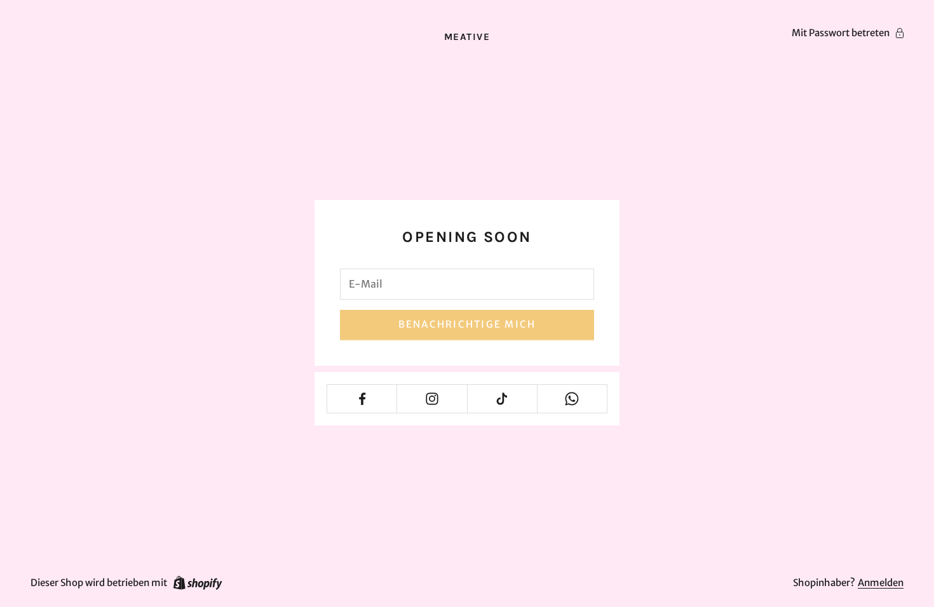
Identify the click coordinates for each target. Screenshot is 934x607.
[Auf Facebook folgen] (361, 399)
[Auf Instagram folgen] (431, 399)
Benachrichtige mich (467, 324)
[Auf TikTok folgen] (502, 399)
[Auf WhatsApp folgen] (572, 399)
